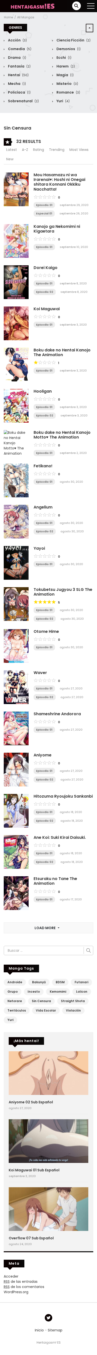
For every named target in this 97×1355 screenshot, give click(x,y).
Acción (17, 40)
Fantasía (19, 66)
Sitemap (55, 1330)
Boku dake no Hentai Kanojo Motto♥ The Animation (62, 435)
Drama (16, 57)
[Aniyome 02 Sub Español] (48, 1072)
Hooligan (43, 391)
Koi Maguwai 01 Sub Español (34, 1170)
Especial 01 (44, 213)
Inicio (39, 1330)
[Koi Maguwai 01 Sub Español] (48, 1140)
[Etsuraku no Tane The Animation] (16, 892)
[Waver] (16, 686)
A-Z (25, 149)
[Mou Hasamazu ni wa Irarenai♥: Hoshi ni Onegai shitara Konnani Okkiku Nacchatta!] (16, 189)
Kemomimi (58, 991)
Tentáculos (16, 1010)
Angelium (43, 507)
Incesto (34, 991)
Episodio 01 (44, 205)
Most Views (79, 149)
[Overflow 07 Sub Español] (48, 1208)
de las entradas (21, 1281)
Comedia (19, 48)
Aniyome (42, 755)
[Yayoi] (16, 562)
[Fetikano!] (16, 480)
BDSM (60, 982)
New (9, 159)
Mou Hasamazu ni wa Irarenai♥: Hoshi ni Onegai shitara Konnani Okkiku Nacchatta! (59, 182)
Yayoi (39, 548)
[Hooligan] (16, 405)
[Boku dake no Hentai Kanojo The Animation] (16, 364)
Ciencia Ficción (73, 40)
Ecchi (63, 57)
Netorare (14, 1001)
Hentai (18, 74)
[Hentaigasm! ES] (32, 5)
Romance (68, 92)
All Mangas (25, 17)
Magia (65, 74)
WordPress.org (16, 1291)
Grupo (12, 991)
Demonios (68, 48)
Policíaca (19, 92)
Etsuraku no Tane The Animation (55, 881)
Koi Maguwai (47, 309)
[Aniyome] (16, 769)
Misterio (67, 83)
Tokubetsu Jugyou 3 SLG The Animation (63, 592)
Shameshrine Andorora (57, 714)
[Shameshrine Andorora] (16, 728)
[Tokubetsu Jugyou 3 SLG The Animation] (16, 603)
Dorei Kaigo (45, 268)
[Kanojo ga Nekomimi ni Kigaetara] (16, 240)
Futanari (81, 982)
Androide (14, 982)
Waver (40, 673)
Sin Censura (41, 1001)
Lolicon (81, 991)
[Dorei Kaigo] (16, 281)
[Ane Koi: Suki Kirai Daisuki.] (16, 851)
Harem (65, 66)
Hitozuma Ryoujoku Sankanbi (63, 796)
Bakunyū (39, 982)
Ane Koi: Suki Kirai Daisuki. (60, 837)
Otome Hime (46, 631)
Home (8, 17)
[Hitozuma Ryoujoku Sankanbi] (16, 810)
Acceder (11, 1276)
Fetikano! (43, 466)
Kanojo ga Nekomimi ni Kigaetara (57, 229)
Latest (11, 149)
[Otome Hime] (16, 645)
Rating (38, 149)
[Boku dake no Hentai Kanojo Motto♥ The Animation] (16, 442)
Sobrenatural (23, 101)
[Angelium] (16, 521)
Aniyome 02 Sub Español (31, 1102)
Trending (56, 149)
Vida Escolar (46, 1010)
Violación (73, 1010)
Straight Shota (73, 1001)
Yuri (63, 101)
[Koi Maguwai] (16, 323)
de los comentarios (24, 1286)
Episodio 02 (44, 292)
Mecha (16, 83)
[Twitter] (48, 1317)
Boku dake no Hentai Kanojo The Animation (62, 352)
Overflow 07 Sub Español (31, 1238)
